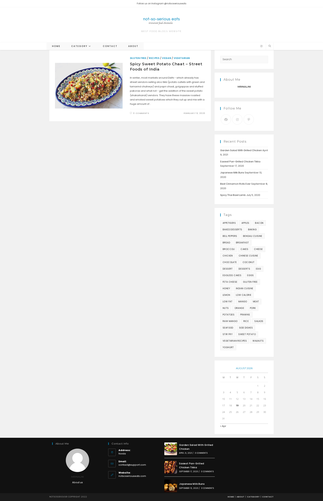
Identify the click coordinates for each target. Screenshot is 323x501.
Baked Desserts (232, 229)
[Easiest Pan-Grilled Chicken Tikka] (170, 467)
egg (258, 268)
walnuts (258, 340)
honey (226, 288)
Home (231, 496)
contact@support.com (132, 465)
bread (226, 242)
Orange (239, 308)
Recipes (154, 58)
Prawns (245, 314)
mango (242, 301)
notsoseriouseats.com (132, 476)
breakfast (242, 242)
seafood (228, 327)
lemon (226, 295)
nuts (226, 308)
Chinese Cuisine (248, 255)
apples (245, 222)
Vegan (166, 58)
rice (246, 321)
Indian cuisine (244, 288)
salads (258, 321)
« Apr (223, 426)
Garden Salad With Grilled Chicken (241, 150)
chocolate (230, 262)
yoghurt (228, 347)
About (240, 496)
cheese (258, 249)
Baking (252, 229)
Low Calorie (243, 295)
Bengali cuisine (252, 236)
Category (253, 496)
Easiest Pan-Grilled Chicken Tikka (240, 161)
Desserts (244, 268)
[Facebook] (226, 119)
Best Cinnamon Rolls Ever (235, 184)
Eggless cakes (232, 275)
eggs (250, 275)
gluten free (250, 281)
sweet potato (247, 334)
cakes (244, 249)
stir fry (228, 334)
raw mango (230, 321)
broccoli (229, 249)
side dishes (246, 327)
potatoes (228, 314)
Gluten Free (138, 58)
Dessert (228, 268)
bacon (259, 222)
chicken (228, 255)
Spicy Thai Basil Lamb (233, 195)
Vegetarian (182, 58)
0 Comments (141, 113)
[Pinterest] (249, 119)
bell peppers (230, 236)
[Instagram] (261, 46)
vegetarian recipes (235, 340)
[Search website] (269, 46)
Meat (256, 301)
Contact (268, 496)
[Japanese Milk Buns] (170, 485)
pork (253, 308)
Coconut (249, 262)
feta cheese (230, 281)
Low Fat (228, 301)
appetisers (229, 222)
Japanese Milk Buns (232, 172)
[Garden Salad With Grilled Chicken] (170, 448)
